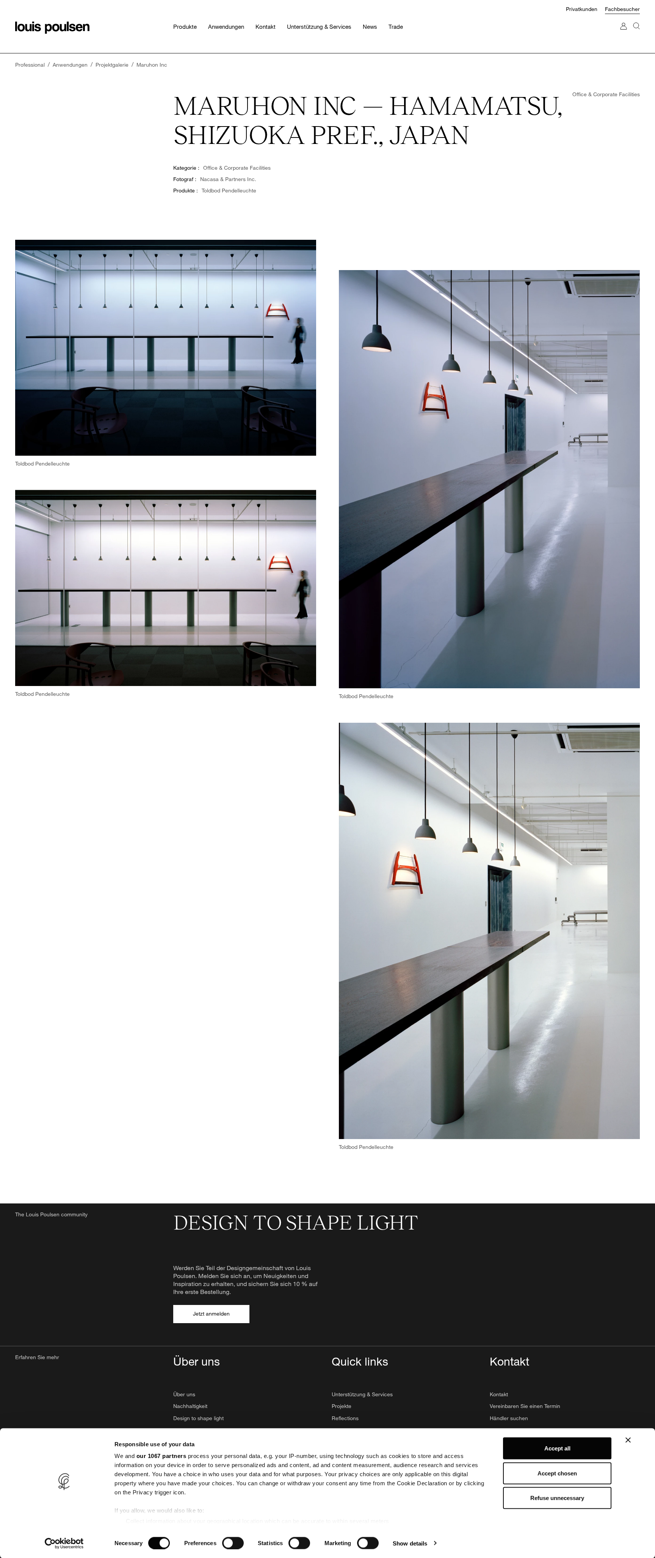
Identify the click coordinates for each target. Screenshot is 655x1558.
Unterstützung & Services (362, 1394)
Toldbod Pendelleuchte (229, 190)
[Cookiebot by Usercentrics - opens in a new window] (64, 1543)
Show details (410, 1543)
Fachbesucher (622, 9)
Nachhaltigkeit (190, 1406)
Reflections (345, 1418)
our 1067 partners (161, 1456)
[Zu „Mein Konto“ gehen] (623, 33)
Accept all (557, 1448)
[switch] (233, 1543)
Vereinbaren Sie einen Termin (525, 1406)
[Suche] (636, 33)
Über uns (184, 1394)
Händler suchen (509, 1418)
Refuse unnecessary (557, 1498)
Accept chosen (557, 1473)
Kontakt (499, 1394)
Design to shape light (198, 1418)
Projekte (341, 1406)
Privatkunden (581, 9)
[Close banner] (628, 1440)
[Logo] (52, 28)
